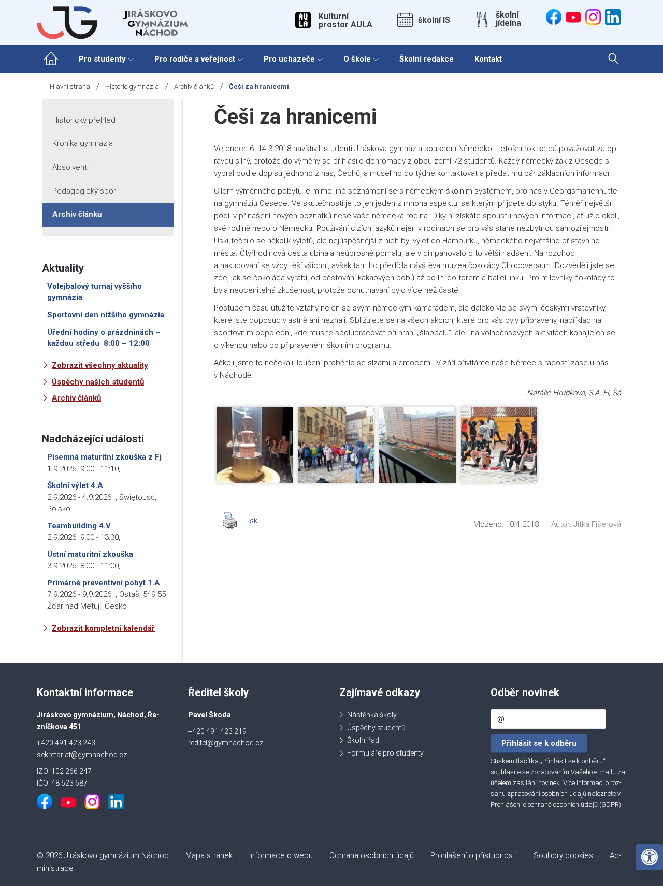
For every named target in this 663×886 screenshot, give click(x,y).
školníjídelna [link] (508, 19)
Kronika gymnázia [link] (82, 143)
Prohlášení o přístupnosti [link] (473, 855)
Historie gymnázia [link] (132, 87)
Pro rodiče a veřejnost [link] (194, 59)
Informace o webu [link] (281, 855)
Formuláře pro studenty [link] (385, 753)
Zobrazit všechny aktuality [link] (100, 365)
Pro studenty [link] (102, 59)
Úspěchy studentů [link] (376, 727)
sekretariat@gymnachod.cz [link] (82, 754)
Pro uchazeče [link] (289, 59)
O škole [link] (357, 59)
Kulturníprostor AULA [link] (345, 20)
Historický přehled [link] (84, 120)
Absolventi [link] (70, 167)
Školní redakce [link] (426, 59)
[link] (649, 857)
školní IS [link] (434, 20)
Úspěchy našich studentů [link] (98, 382)
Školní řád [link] (363, 740)
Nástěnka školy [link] (372, 715)
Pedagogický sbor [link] (84, 191)
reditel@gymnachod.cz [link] (225, 743)
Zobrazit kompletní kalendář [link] (103, 628)
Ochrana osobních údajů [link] (371, 855)
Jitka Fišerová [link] (597, 524)
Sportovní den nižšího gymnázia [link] (105, 314)
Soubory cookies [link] (563, 855)
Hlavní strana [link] (70, 87)
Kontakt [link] (488, 59)
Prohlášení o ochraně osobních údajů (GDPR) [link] (556, 804)
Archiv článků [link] (194, 87)
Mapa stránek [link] (209, 855)
